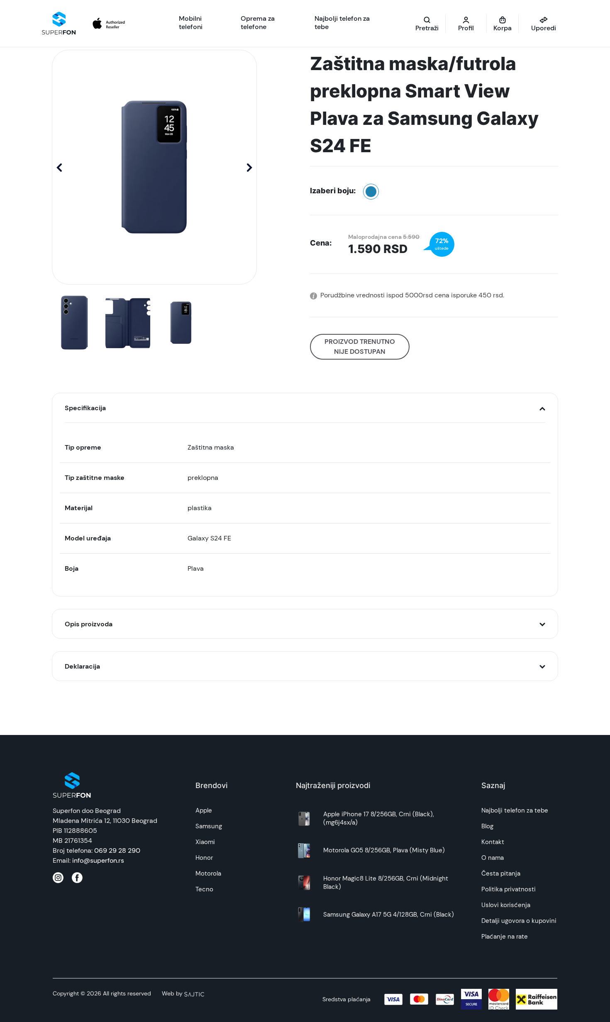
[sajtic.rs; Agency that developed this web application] (194, 993)
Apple (203, 810)
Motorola (208, 873)
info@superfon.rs (98, 860)
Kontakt (492, 842)
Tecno (204, 889)
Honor (204, 858)
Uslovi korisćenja (505, 905)
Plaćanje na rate (504, 936)
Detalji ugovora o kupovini (518, 921)
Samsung (208, 826)
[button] (249, 167)
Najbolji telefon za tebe (514, 810)
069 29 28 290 (117, 850)
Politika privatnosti (508, 889)
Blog (487, 826)
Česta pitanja (500, 873)
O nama (492, 858)
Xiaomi (205, 842)
